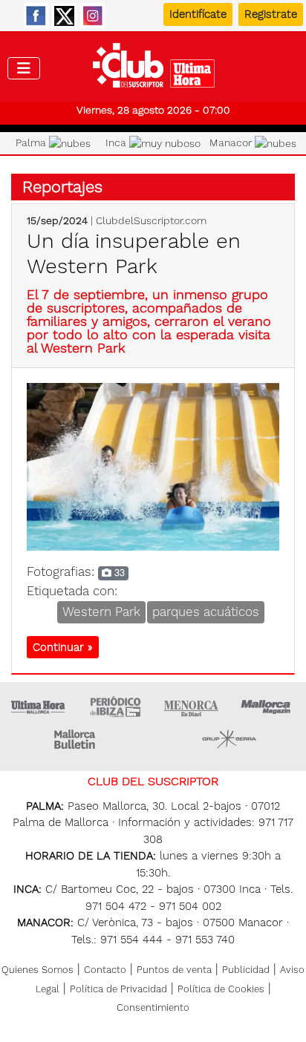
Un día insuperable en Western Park (134, 253)
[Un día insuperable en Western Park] (153, 465)
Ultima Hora (38, 706)
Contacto (105, 969)
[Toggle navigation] (23, 68)
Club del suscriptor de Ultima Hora (153, 69)
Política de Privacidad (118, 989)
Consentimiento (153, 1007)
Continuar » (63, 647)
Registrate (270, 14)
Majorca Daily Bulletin (76, 739)
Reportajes (62, 186)
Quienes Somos (37, 969)
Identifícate (198, 14)
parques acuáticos (205, 611)
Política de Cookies (221, 989)
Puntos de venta (174, 969)
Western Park (101, 611)
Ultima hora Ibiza (115, 706)
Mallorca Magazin (268, 706)
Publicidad (246, 969)
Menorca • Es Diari (191, 706)
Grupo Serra (229, 739)
